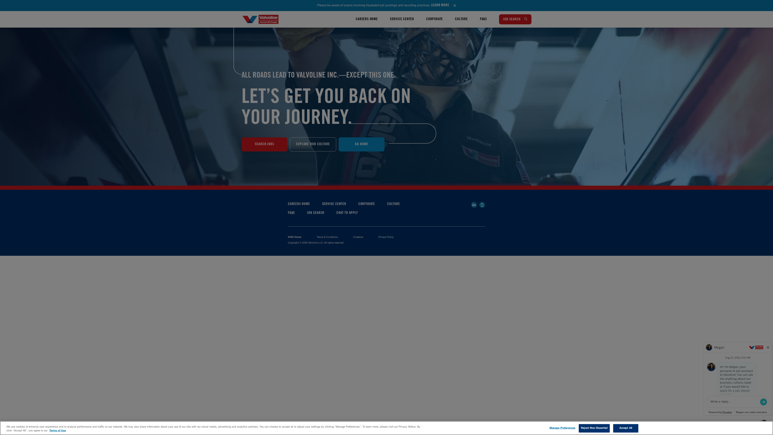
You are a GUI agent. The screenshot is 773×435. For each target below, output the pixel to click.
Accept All (625, 428)
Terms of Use (57, 431)
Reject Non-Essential (594, 428)
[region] (386, 428)
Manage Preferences (562, 428)
